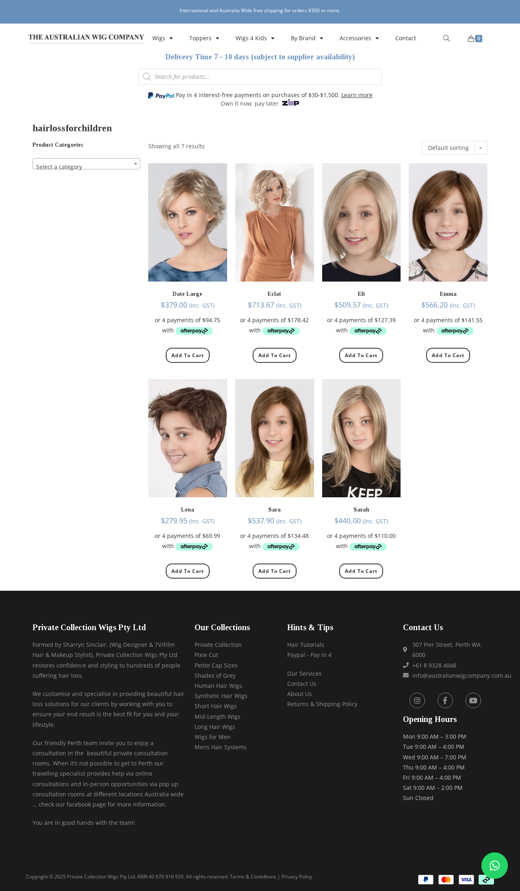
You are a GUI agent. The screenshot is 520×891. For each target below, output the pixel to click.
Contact (405, 38)
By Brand (303, 38)
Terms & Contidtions (253, 876)
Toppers (200, 38)
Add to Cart (187, 355)
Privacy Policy (297, 876)
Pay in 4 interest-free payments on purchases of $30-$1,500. (273, 95)
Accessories (355, 38)
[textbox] (86, 167)
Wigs (158, 38)
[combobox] (86, 163)
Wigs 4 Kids (251, 38)
